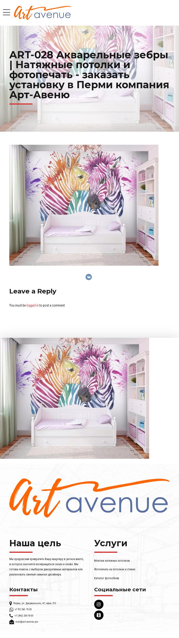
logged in (33, 305)
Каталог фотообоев (106, 578)
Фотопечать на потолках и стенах (114, 569)
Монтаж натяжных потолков (112, 560)
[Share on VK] (89, 277)
